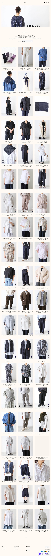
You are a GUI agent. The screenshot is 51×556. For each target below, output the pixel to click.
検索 (2, 546)
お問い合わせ (3, 549)
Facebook (28, 546)
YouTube (28, 550)
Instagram (28, 549)
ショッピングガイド (17, 546)
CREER (48, 549)
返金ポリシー (16, 549)
